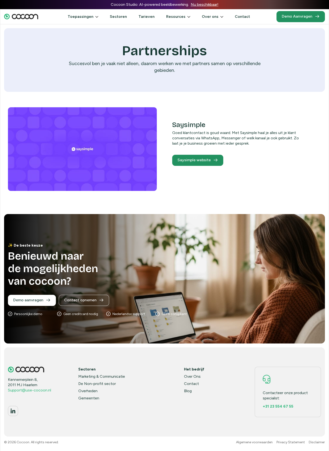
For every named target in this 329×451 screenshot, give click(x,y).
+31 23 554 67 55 (278, 406)
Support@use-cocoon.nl (29, 390)
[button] (83, 16)
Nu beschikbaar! (204, 4)
